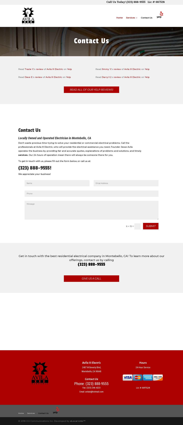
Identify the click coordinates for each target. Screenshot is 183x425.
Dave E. (29, 77)
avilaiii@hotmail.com (94, 391)
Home (119, 18)
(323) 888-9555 (97, 383)
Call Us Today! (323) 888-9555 (125, 2)
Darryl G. (106, 77)
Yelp (69, 69)
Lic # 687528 (156, 2)
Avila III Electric (55, 69)
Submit (151, 226)
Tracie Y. (29, 69)
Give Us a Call (91, 278)
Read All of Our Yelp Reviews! (91, 89)
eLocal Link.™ (78, 421)
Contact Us (146, 18)
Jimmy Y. (106, 69)
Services (130, 18)
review (39, 69)
